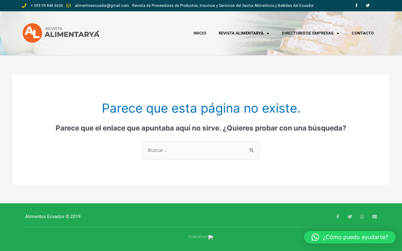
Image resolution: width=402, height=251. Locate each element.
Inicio (199, 33)
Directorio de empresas (308, 33)
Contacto (363, 33)
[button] (350, 237)
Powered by (198, 237)
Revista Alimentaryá (241, 33)
